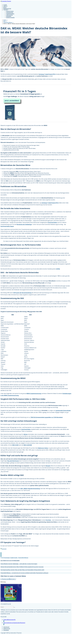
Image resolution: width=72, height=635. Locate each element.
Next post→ (12, 579)
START (5, 4)
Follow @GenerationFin (9, 619)
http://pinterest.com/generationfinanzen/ (14, 623)
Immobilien (8, 16)
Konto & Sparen (10, 11)
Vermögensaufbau (10, 13)
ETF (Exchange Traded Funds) (10, 557)
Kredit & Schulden (10, 17)
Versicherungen (9, 12)
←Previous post (5, 579)
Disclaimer (6, 630)
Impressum (6, 627)
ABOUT (5, 6)
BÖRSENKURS (7, 8)
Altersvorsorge (9, 15)
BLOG (5, 7)
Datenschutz (6, 628)
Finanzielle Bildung (23, 557)
